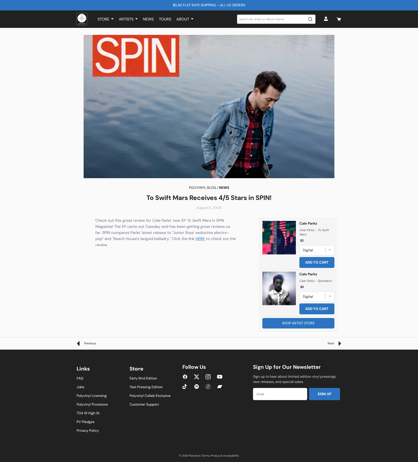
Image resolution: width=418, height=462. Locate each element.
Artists (126, 19)
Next (331, 343)
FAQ (80, 378)
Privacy (215, 455)
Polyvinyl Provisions (92, 404)
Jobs (80, 387)
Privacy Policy (88, 430)
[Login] (326, 19)
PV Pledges (85, 422)
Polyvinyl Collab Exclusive (150, 395)
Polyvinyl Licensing (92, 395)
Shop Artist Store (298, 323)
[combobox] (276, 19)
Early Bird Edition (143, 378)
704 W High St (88, 413)
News (148, 19)
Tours (165, 19)
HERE (200, 238)
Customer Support (144, 404)
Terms (205, 455)
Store (103, 19)
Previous (89, 343)
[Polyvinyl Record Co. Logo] (82, 19)
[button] (339, 19)
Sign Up (324, 394)
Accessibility (231, 455)
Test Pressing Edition (146, 387)
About (182, 19)
